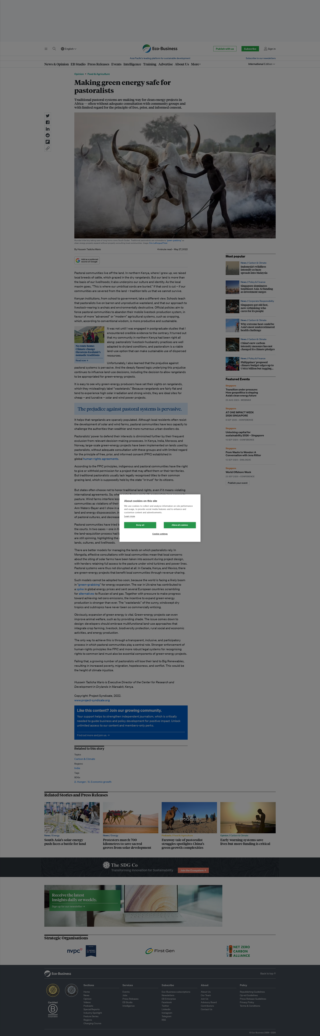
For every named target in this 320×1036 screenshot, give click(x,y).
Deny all (140, 525)
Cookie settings (160, 534)
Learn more (129, 516)
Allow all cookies (180, 525)
